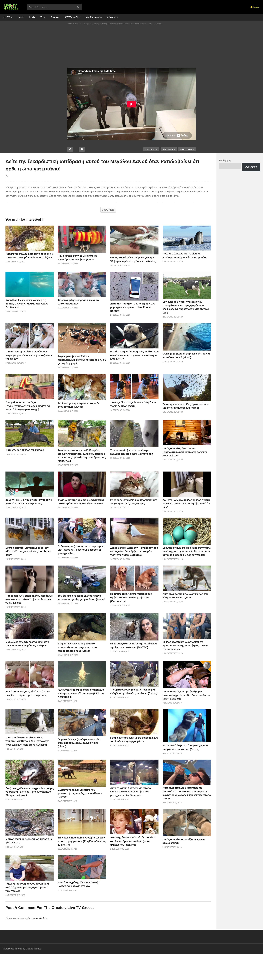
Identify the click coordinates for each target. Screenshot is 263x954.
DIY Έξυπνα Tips (72, 17)
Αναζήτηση (225, 160)
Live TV (6, 17)
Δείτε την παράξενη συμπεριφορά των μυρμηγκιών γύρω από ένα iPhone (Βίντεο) (132, 307)
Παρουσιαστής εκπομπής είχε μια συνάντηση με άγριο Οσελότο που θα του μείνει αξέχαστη (186, 695)
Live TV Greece (81, 908)
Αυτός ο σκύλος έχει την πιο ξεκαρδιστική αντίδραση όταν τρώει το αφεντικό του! (185, 452)
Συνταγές (55, 17)
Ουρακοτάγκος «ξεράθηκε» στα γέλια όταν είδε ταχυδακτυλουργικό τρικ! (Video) (79, 743)
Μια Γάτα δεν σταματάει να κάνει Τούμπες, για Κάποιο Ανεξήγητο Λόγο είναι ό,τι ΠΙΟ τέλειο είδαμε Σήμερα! (27, 741)
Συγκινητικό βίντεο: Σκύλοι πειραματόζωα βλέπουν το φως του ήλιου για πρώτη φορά (82, 360)
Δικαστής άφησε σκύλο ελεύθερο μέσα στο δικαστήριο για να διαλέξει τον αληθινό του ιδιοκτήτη (132, 841)
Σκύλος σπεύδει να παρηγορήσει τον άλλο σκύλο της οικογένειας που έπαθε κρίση (28, 551)
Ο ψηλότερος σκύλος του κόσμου (24, 450)
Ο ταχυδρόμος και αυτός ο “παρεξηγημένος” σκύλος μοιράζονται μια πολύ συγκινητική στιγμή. (27, 406)
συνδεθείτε (42, 918)
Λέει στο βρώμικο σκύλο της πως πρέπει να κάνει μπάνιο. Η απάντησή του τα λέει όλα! (186, 504)
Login (256, 7)
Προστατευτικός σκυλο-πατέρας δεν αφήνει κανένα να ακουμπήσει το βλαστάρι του (131, 597)
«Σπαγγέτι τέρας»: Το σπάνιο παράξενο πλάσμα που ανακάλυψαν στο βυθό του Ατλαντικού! (81, 693)
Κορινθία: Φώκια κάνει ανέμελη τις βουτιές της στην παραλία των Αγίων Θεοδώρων (26, 304)
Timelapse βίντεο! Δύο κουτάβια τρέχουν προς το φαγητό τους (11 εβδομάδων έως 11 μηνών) (82, 841)
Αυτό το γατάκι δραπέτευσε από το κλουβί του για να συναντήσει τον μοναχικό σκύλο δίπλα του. (130, 792)
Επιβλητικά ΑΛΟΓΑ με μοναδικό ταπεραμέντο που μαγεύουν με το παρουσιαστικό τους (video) (77, 647)
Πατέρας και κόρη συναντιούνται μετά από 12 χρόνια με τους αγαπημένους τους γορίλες (27, 887)
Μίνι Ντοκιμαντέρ (94, 17)
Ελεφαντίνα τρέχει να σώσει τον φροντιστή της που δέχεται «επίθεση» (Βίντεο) (80, 793)
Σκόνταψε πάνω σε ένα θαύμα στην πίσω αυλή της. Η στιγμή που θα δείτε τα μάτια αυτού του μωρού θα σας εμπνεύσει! (187, 551)
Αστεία (32, 17)
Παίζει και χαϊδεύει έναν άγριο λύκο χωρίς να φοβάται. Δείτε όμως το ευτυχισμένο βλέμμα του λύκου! (29, 792)
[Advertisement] (131, 47)
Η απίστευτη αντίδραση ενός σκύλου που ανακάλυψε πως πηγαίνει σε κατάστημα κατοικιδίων (134, 355)
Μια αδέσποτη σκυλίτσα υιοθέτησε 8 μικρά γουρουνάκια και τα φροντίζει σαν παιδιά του (28, 355)
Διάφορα (111, 17)
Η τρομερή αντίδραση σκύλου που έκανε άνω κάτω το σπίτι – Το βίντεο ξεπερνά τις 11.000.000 (29, 599)
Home (20, 17)
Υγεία (42, 17)
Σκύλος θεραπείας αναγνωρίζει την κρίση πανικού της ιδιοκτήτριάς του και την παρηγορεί (185, 645)
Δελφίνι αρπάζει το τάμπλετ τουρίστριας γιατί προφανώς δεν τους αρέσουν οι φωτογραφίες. (81, 550)
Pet (6, 176)
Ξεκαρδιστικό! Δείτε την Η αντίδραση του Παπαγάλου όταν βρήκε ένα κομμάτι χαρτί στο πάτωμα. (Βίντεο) (134, 551)
